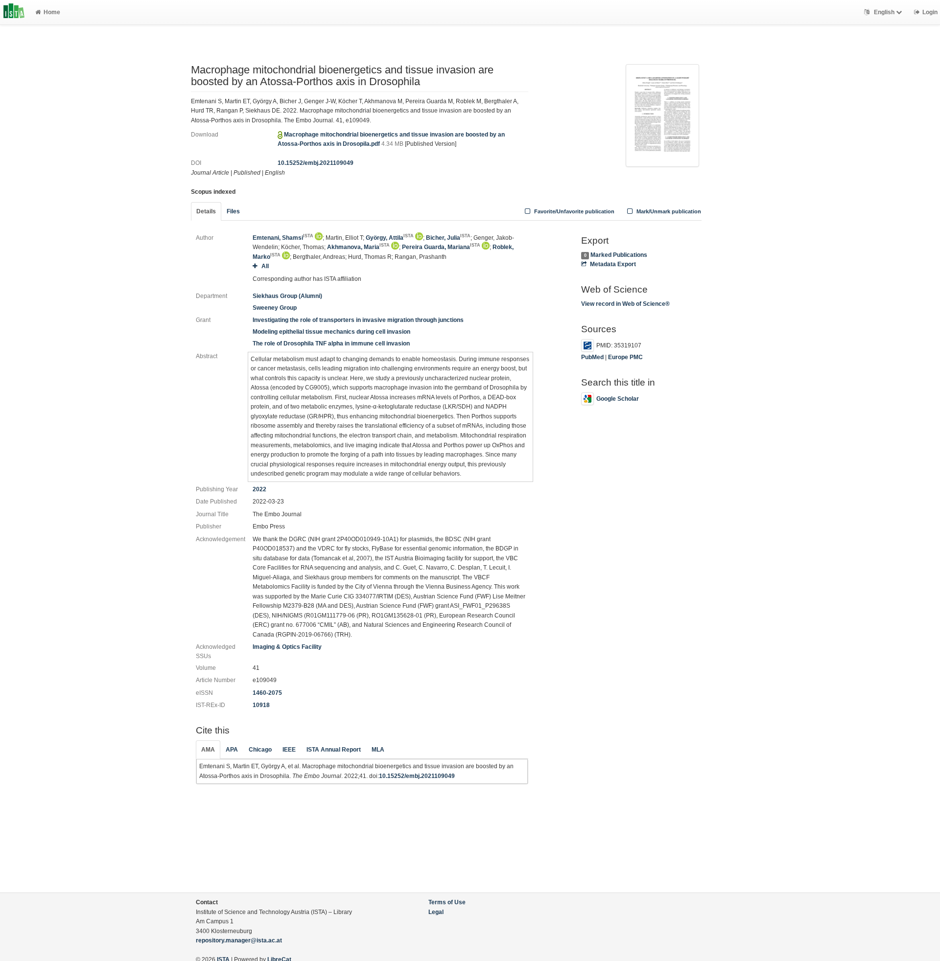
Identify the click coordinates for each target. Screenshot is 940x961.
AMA (208, 749)
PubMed (592, 357)
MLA (378, 749)
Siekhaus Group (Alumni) (287, 296)
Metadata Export (612, 264)
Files (233, 211)
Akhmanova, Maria (358, 247)
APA (232, 749)
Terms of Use (447, 902)
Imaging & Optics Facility (287, 646)
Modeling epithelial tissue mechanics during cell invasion (331, 331)
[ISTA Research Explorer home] (14, 12)
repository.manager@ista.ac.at (239, 940)
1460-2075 (267, 692)
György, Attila (390, 237)
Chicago (260, 749)
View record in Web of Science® (625, 303)
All (264, 266)
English (884, 12)
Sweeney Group (275, 307)
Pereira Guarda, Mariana (441, 247)
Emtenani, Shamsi (283, 237)
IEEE (289, 749)
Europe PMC (625, 357)
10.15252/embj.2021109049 (315, 163)
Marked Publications (618, 255)
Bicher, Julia (448, 237)
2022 (259, 489)
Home (52, 12)
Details (206, 211)
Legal (436, 912)
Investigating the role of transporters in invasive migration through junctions (358, 320)
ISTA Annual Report (333, 749)
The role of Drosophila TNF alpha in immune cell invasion (331, 343)
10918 (261, 705)
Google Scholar (617, 398)
